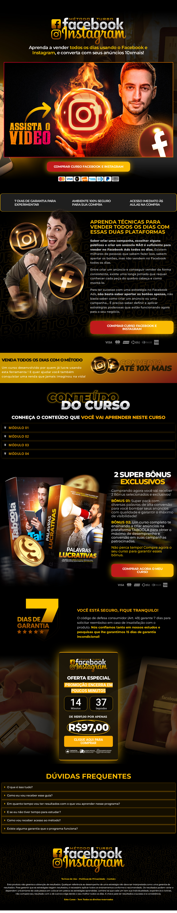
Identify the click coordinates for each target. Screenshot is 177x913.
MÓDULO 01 (19, 428)
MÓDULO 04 (19, 453)
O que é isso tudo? (20, 787)
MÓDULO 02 (19, 436)
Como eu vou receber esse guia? (30, 795)
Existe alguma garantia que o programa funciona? (42, 828)
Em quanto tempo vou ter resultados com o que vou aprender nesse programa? (63, 803)
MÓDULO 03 (19, 445)
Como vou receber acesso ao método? (34, 820)
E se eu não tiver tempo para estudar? (34, 812)
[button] (88, 428)
